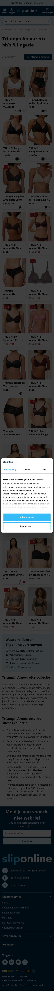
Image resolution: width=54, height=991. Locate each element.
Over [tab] (44, 469)
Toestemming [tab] (9, 469)
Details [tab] (27, 469)
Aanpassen (25, 526)
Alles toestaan (27, 517)
